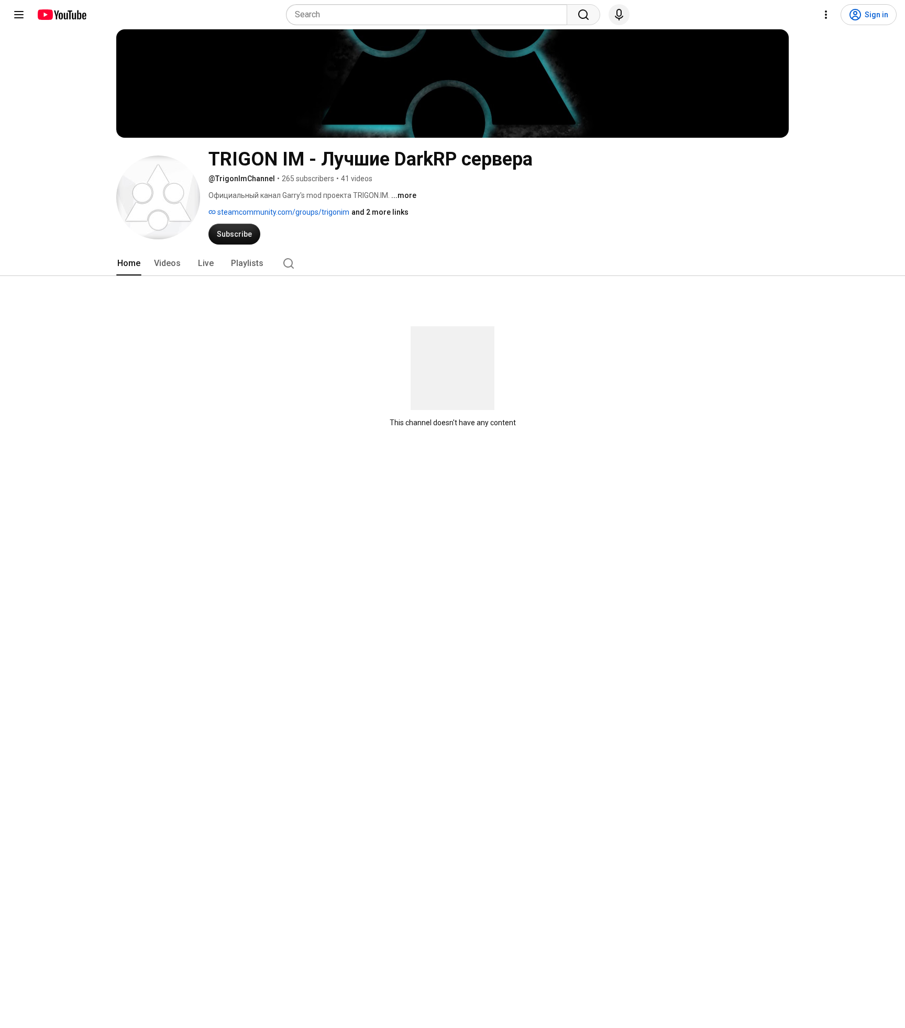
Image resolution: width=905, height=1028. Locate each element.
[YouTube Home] (61, 14)
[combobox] (430, 14)
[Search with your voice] (619, 14)
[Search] (583, 14)
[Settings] (826, 14)
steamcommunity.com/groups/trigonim (282, 212)
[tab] (128, 263)
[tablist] (452, 263)
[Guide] (19, 14)
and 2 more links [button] (380, 212)
